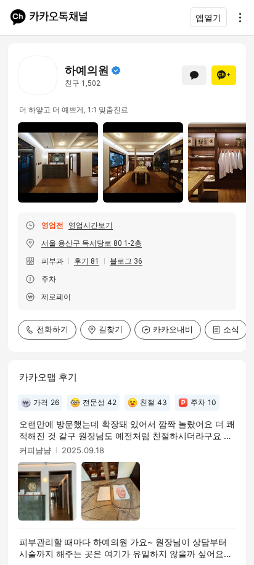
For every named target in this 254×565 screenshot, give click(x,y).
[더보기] (236, 17)
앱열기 (208, 17)
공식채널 (116, 70)
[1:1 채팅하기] (194, 75)
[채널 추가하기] (223, 75)
